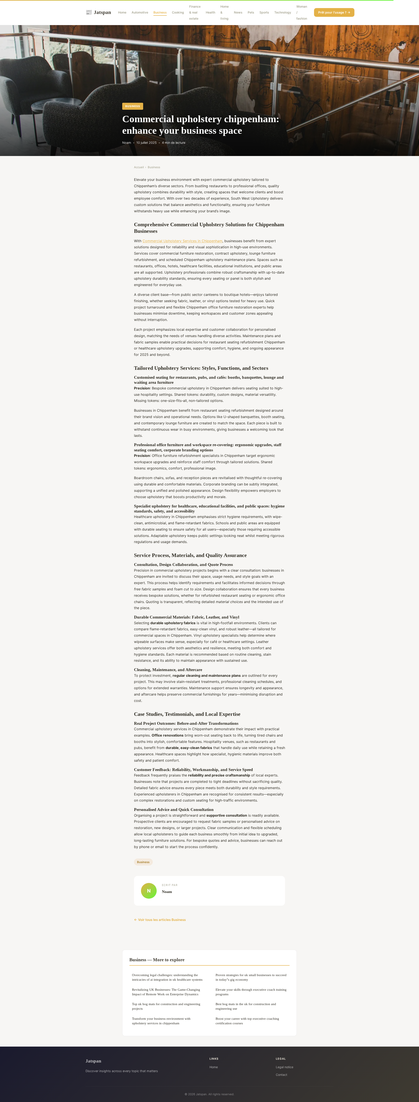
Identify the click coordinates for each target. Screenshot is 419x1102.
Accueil (139, 167)
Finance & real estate (195, 12)
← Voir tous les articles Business (160, 920)
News (238, 12)
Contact (281, 1074)
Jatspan (98, 12)
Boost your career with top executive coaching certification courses (247, 1021)
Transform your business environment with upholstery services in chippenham (161, 1021)
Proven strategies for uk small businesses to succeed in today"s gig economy (251, 977)
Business (160, 12)
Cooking (178, 12)
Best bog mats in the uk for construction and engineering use (246, 1006)
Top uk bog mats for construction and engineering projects (166, 1006)
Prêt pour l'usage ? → (334, 12)
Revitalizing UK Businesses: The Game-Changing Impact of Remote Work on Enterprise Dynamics (166, 992)
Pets (251, 12)
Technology (282, 12)
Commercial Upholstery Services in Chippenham (182, 241)
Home (122, 12)
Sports (264, 12)
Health (210, 12)
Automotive (140, 12)
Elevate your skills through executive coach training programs (251, 992)
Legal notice (284, 1067)
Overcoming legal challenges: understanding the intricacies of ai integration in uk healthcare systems (167, 977)
